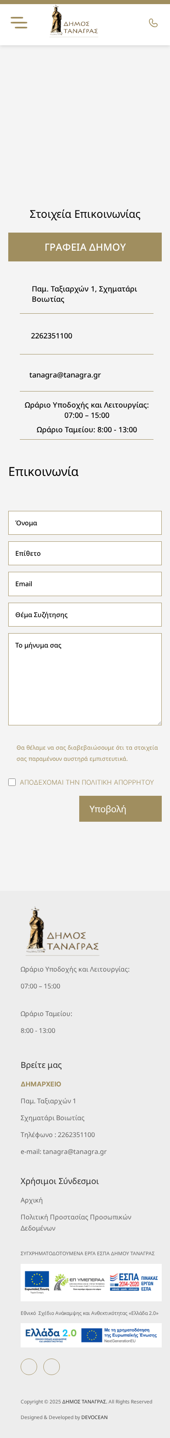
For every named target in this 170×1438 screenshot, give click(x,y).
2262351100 (51, 335)
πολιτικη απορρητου (118, 782)
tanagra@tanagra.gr (65, 375)
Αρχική (32, 1200)
